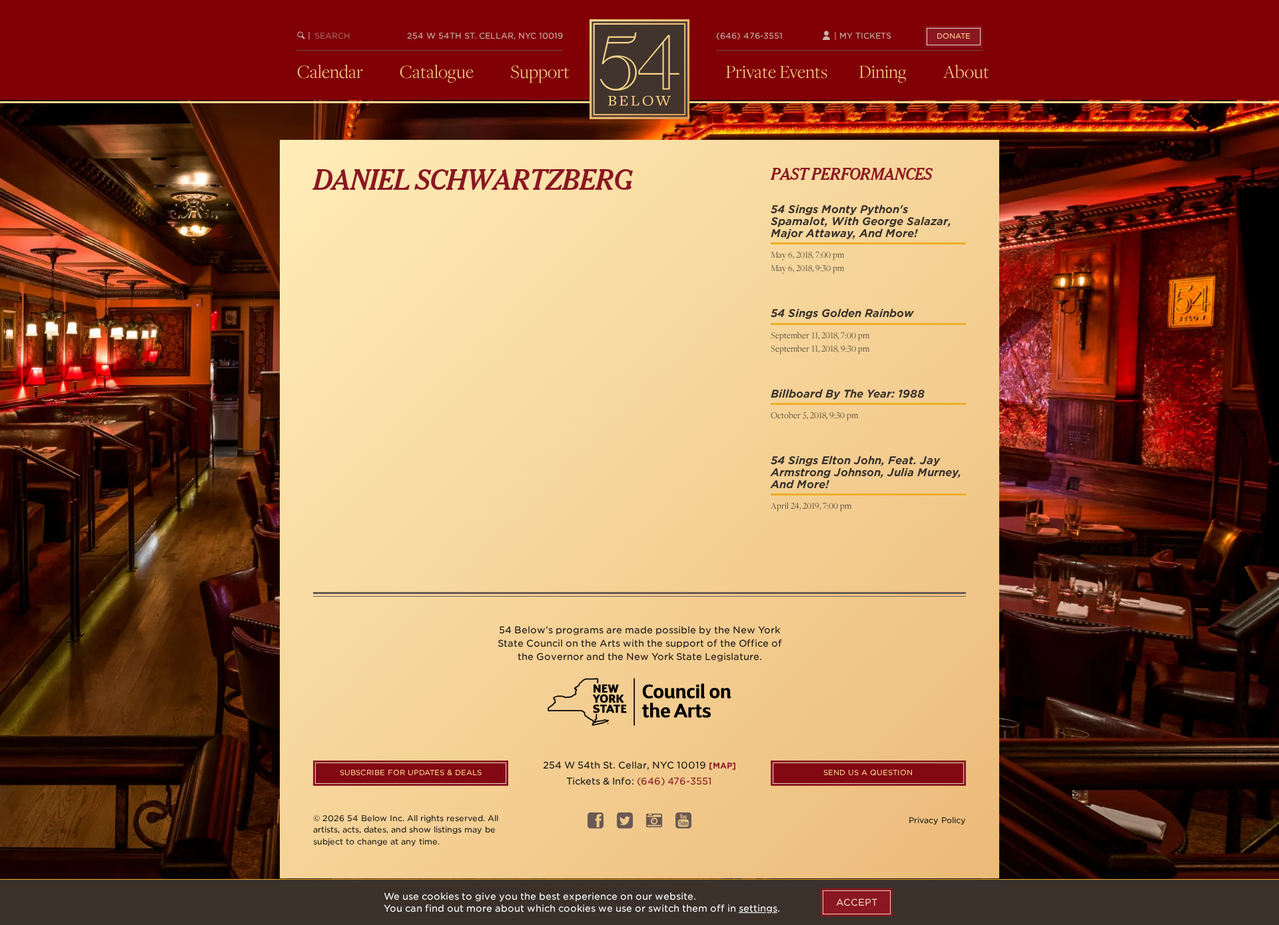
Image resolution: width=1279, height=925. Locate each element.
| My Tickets (861, 36)
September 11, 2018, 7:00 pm (820, 335)
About (966, 71)
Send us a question (868, 772)
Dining (883, 71)
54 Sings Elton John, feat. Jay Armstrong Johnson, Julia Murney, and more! (866, 472)
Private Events (776, 71)
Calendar (330, 71)
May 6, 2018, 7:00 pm (807, 254)
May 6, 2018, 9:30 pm (807, 268)
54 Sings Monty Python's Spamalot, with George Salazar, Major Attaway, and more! (861, 221)
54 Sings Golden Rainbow (842, 313)
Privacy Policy (937, 820)
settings (758, 908)
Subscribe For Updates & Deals (411, 772)
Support (540, 71)
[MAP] (722, 766)
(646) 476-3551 (749, 36)
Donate (954, 36)
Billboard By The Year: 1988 (848, 394)
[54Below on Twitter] (625, 824)
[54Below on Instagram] (654, 824)
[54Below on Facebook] (596, 824)
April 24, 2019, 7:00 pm (811, 505)
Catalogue (437, 71)
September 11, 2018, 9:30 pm (820, 348)
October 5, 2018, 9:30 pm (814, 415)
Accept (856, 902)
